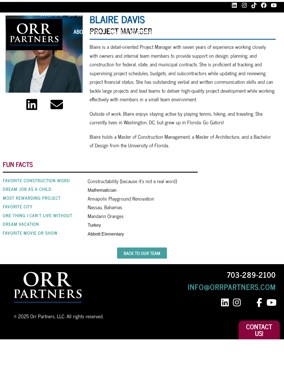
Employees (80, 14)
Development (228, 31)
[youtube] (271, 302)
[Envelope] (56, 104)
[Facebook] (263, 5)
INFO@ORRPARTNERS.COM (232, 287)
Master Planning (131, 31)
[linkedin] (224, 302)
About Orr (86, 31)
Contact (266, 31)
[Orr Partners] (34, 34)
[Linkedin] (32, 104)
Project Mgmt (182, 31)
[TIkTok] (254, 5)
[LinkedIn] (234, 5)
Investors (51, 14)
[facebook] (259, 302)
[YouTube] (273, 5)
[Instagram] (244, 5)
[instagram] (236, 302)
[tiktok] (250, 302)
